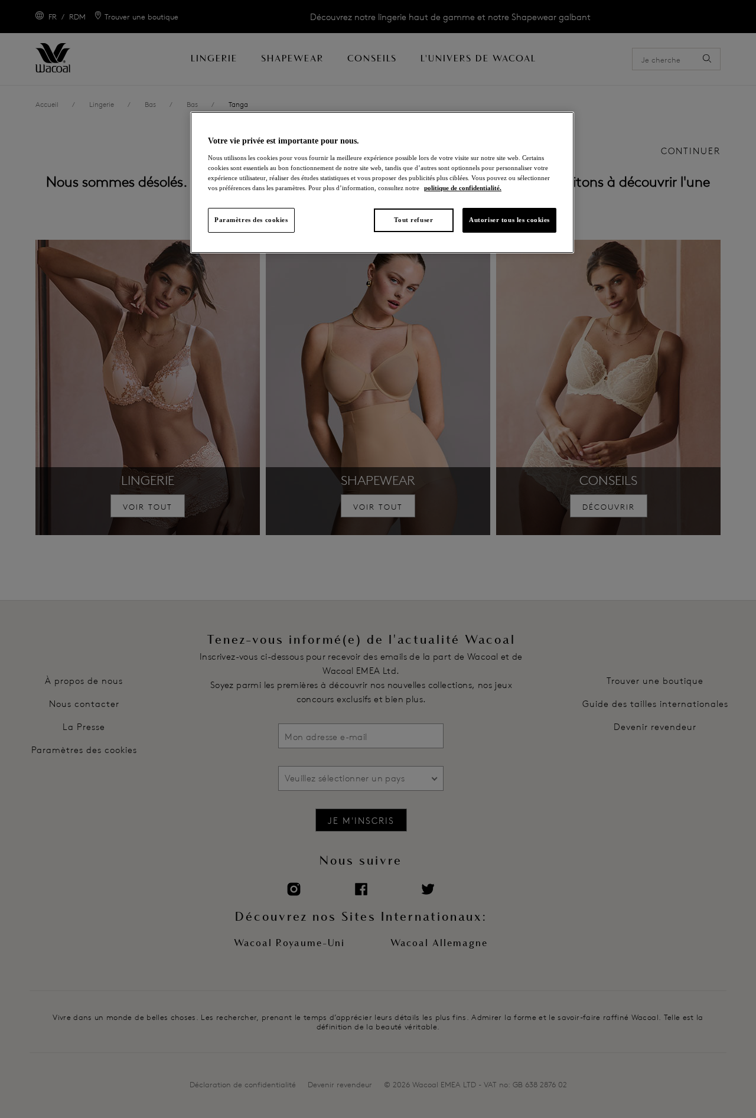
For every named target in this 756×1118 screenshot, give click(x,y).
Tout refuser (413, 219)
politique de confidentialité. (462, 187)
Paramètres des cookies (251, 219)
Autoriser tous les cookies (509, 219)
